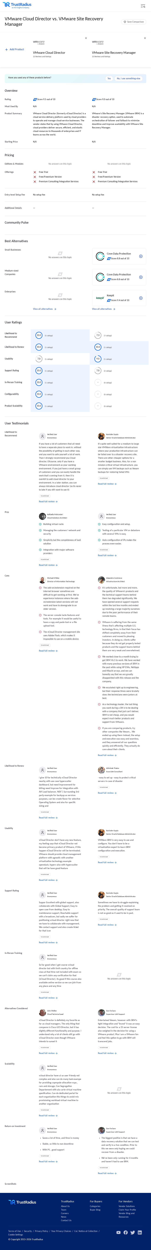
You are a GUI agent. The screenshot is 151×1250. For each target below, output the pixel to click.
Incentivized (45, 496)
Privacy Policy (41, 1231)
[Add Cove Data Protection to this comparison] (141, 256)
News (63, 1217)
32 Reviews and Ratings (101, 57)
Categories (95, 1206)
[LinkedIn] (139, 1232)
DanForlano (111, 1011)
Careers (65, 1213)
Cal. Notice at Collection (85, 1231)
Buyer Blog (95, 1210)
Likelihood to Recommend (11, 335)
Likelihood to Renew (14, 347)
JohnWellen (52, 1011)
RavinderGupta (112, 434)
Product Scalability (13, 406)
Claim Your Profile (127, 1210)
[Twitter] (132, 1232)
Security (28, 1231)
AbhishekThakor (112, 768)
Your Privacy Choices (61, 1231)
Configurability (12, 394)
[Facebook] (125, 1232)
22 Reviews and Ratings (42, 57)
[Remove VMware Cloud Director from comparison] (86, 38)
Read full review (47, 501)
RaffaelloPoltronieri (55, 514)
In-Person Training (13, 382)
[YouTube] (118, 1232)
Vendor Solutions (127, 1206)
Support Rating (12, 370)
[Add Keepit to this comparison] (141, 298)
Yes (109, 78)
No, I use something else (128, 78)
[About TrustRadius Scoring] (35, 99)
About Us (65, 1206)
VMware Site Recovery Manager (114, 53)
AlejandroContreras (114, 578)
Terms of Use (14, 1231)
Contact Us (66, 1220)
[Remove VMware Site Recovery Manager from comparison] (145, 38)
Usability (9, 359)
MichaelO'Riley (53, 578)
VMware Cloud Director (49, 53)
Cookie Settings (15, 1235)
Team (63, 1210)
